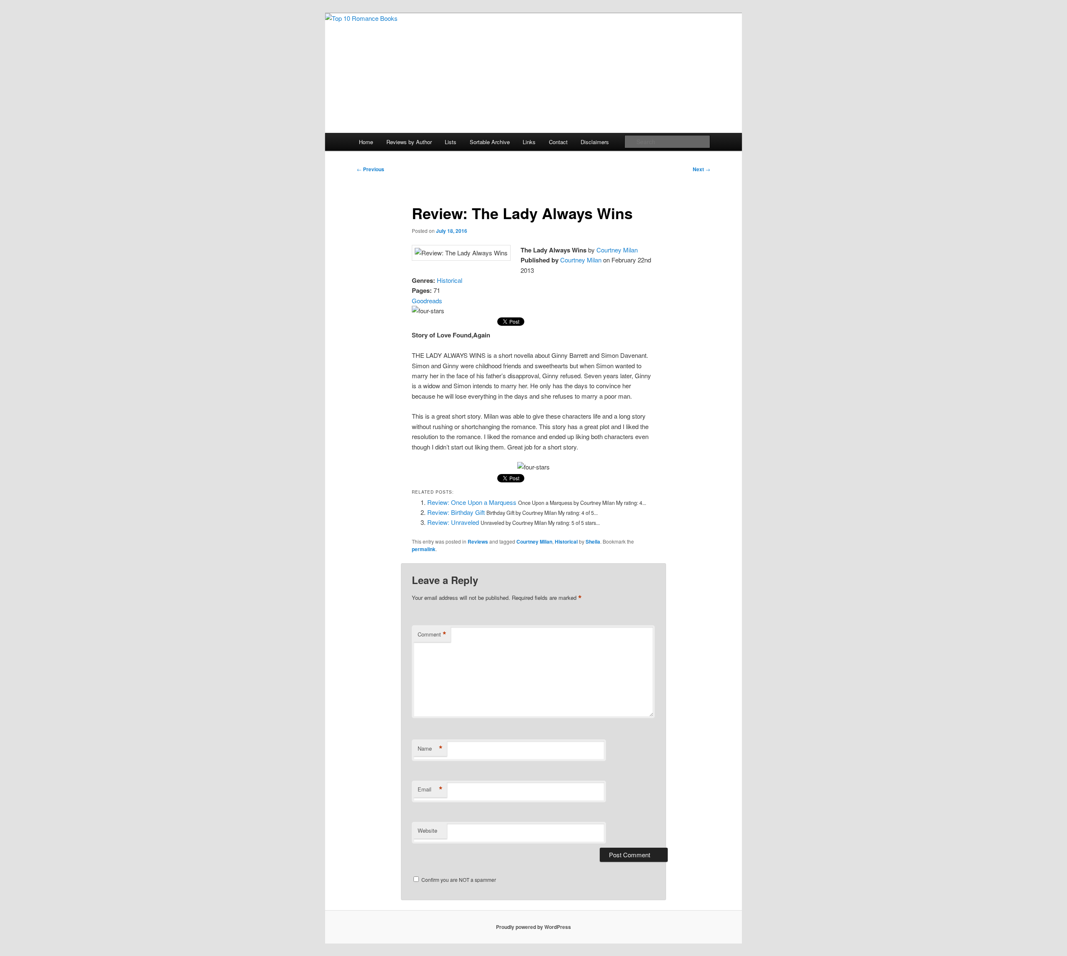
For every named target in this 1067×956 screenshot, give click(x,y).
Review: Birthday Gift (456, 512)
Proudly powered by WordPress (533, 927)
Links (529, 142)
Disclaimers (595, 142)
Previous (370, 169)
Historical (449, 280)
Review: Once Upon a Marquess (471, 502)
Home (366, 142)
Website (427, 830)
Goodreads (427, 300)
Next (701, 169)
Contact (558, 142)
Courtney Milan (617, 249)
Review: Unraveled (453, 522)
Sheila (593, 541)
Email (430, 789)
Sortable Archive (490, 142)
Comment (432, 634)
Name (430, 748)
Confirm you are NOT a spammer (458, 879)
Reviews (478, 541)
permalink (424, 549)
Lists (450, 142)
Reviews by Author (409, 142)
